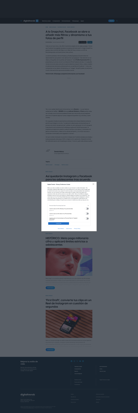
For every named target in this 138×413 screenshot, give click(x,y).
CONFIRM (58, 223)
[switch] (87, 209)
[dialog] (69, 206)
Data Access (69, 228)
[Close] (94, 184)
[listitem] (69, 205)
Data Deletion (61, 228)
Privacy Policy (77, 228)
